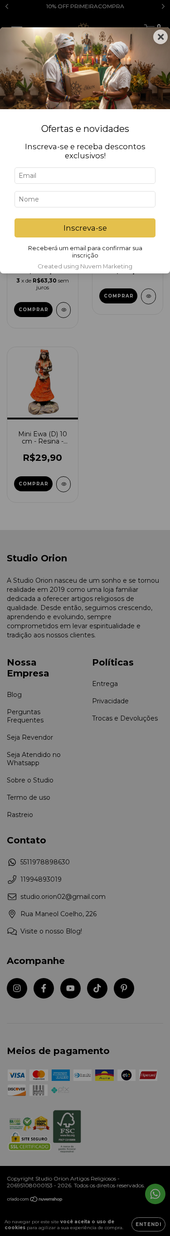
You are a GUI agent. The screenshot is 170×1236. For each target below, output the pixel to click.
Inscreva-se (85, 227)
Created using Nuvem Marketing (85, 266)
